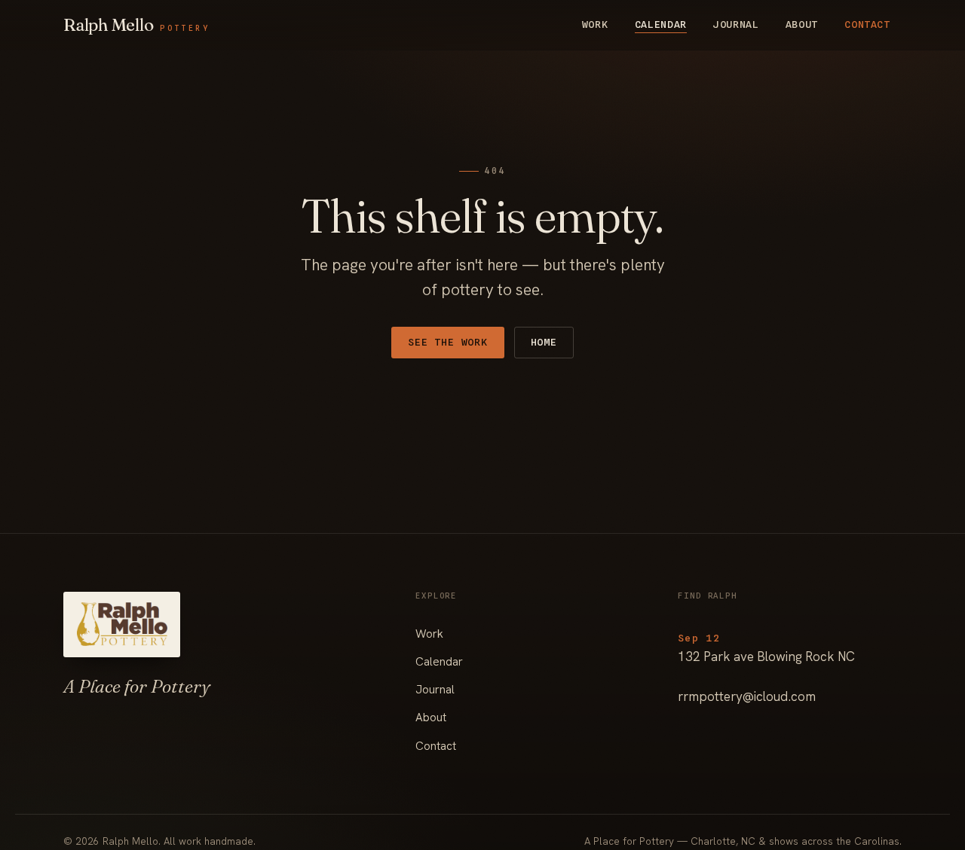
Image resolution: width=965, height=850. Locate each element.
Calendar (661, 24)
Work (595, 24)
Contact (867, 24)
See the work (447, 342)
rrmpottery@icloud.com (747, 696)
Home (544, 342)
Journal (736, 24)
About (802, 24)
